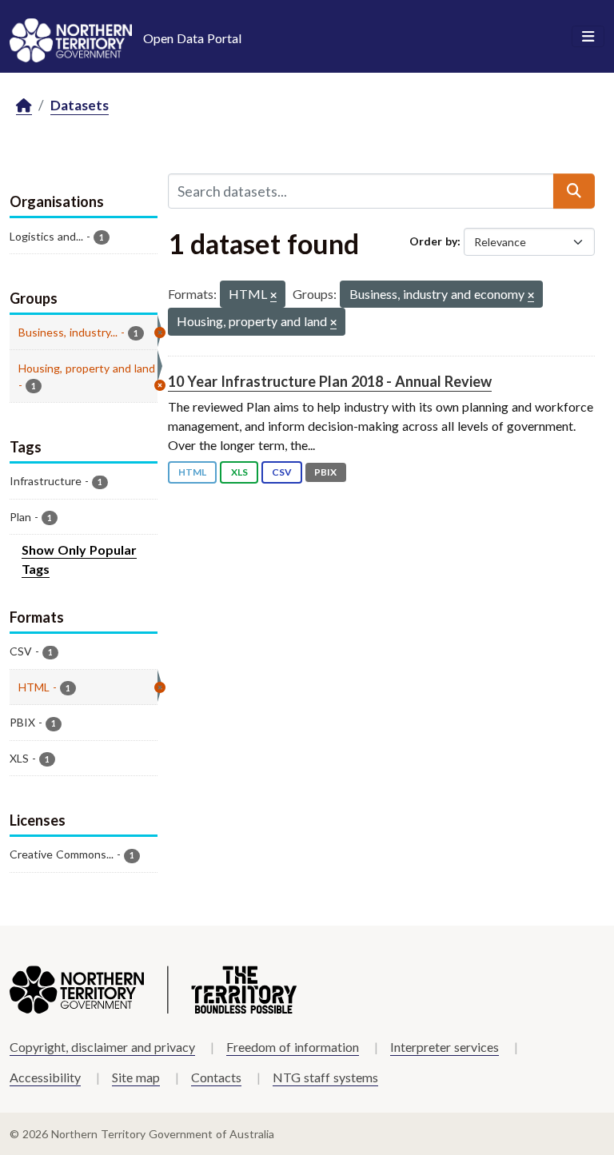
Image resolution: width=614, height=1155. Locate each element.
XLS (239, 472)
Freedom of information (292, 1046)
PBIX (325, 472)
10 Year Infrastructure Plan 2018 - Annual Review (330, 381)
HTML (192, 472)
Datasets (79, 105)
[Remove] (273, 296)
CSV (282, 472)
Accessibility (45, 1077)
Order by (433, 241)
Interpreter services (444, 1046)
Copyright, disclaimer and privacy (102, 1046)
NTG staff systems (325, 1077)
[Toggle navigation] (588, 37)
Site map (136, 1077)
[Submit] (574, 191)
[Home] (24, 106)
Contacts (216, 1077)
